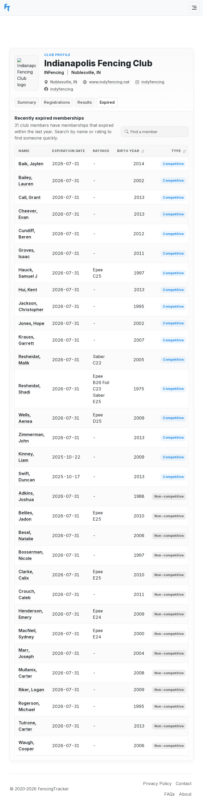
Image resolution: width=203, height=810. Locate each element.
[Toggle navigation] (194, 7)
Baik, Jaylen (31, 163)
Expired (107, 102)
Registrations (57, 102)
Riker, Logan (31, 689)
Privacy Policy (157, 783)
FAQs (169, 794)
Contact (183, 783)
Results (84, 102)
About (185, 794)
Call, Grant (29, 197)
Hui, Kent (28, 289)
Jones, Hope (31, 323)
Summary (26, 102)
